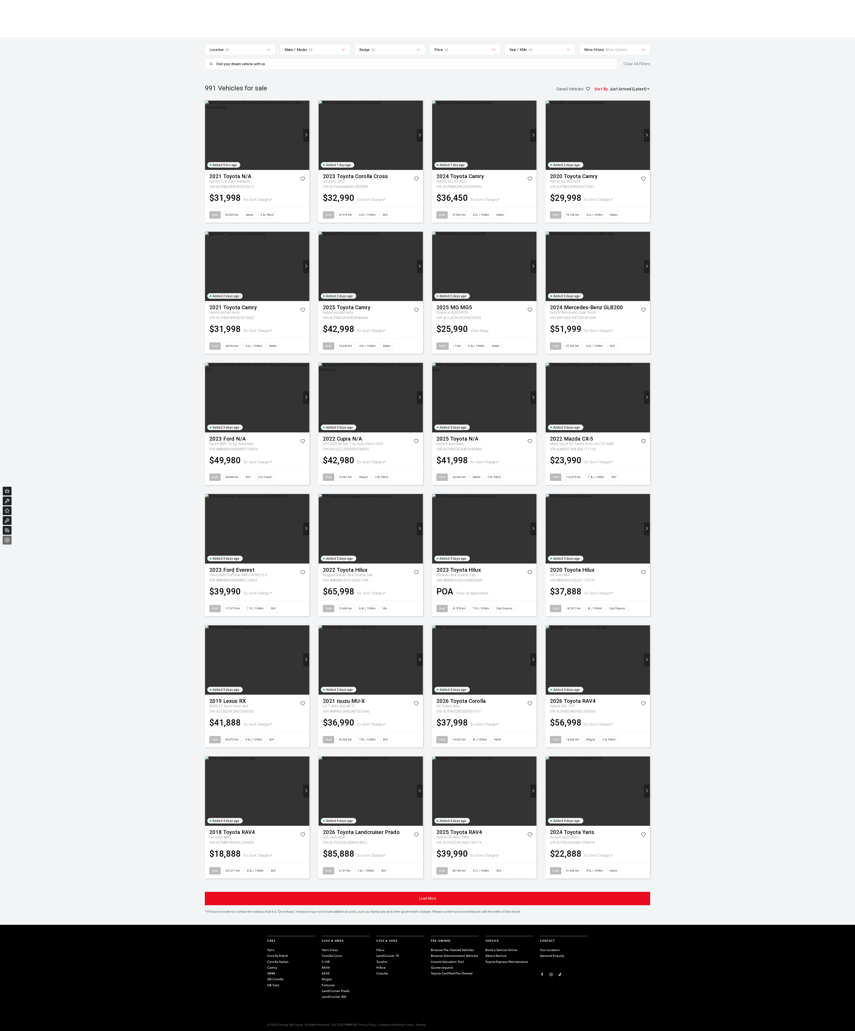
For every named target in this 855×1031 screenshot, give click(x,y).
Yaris (270, 950)
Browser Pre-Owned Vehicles (452, 950)
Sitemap (421, 1024)
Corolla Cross (332, 955)
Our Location (550, 950)
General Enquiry (552, 955)
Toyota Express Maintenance (506, 961)
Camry (272, 967)
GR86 (271, 973)
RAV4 (326, 967)
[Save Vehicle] (302, 179)
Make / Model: (296, 50)
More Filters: (594, 50)
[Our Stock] (7, 530)
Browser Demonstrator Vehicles (454, 955)
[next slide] (306, 135)
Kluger (327, 979)
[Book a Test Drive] (7, 520)
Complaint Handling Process (395, 1024)
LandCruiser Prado (336, 990)
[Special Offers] (7, 510)
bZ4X (326, 973)
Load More (427, 898)
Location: (217, 50)
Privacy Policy (367, 1024)
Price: (439, 50)
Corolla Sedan (278, 961)
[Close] (7, 540)
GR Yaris (273, 985)
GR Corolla (275, 979)
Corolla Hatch (277, 955)
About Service (495, 955)
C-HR (326, 961)
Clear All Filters (636, 64)
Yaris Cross (330, 950)
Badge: (364, 50)
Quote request (442, 967)
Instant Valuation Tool (447, 961)
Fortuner (328, 985)
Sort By (601, 89)
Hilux (380, 950)
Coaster (382, 973)
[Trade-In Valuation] (7, 491)
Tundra (381, 961)
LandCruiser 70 (387, 955)
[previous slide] (208, 135)
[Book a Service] (7, 500)
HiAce (380, 967)
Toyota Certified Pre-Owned (452, 973)
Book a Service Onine (501, 950)
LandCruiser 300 (334, 996)
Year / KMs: (518, 50)
